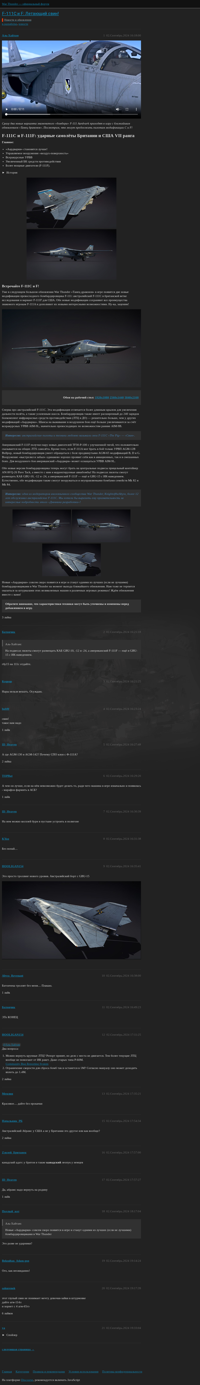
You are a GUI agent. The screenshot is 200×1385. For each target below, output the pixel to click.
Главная (7, 1371)
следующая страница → (18, 1349)
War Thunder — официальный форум (25, 3)
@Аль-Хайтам (11, 1044)
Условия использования (83, 1371)
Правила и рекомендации (49, 1371)
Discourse (27, 1379)
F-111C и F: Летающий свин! (30, 13)
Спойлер (11, 1335)
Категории (22, 1371)
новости (23, 24)
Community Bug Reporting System (27, 1063)
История (11, 172)
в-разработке (9, 24)
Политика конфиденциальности (122, 1371)
